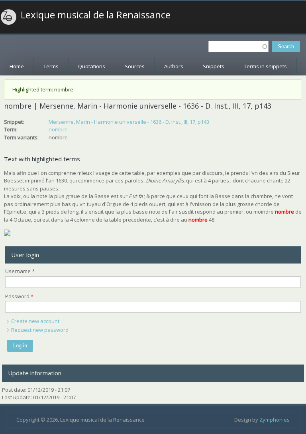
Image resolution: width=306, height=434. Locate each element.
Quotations (91, 66)
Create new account (35, 321)
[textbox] (238, 46)
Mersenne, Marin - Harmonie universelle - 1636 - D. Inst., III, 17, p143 (129, 121)
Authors (173, 66)
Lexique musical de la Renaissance (96, 15)
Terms (51, 66)
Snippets (213, 66)
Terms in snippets (265, 66)
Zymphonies (274, 419)
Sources (135, 66)
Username (20, 271)
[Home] (9, 17)
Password (19, 296)
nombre (58, 129)
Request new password (40, 329)
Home (17, 66)
